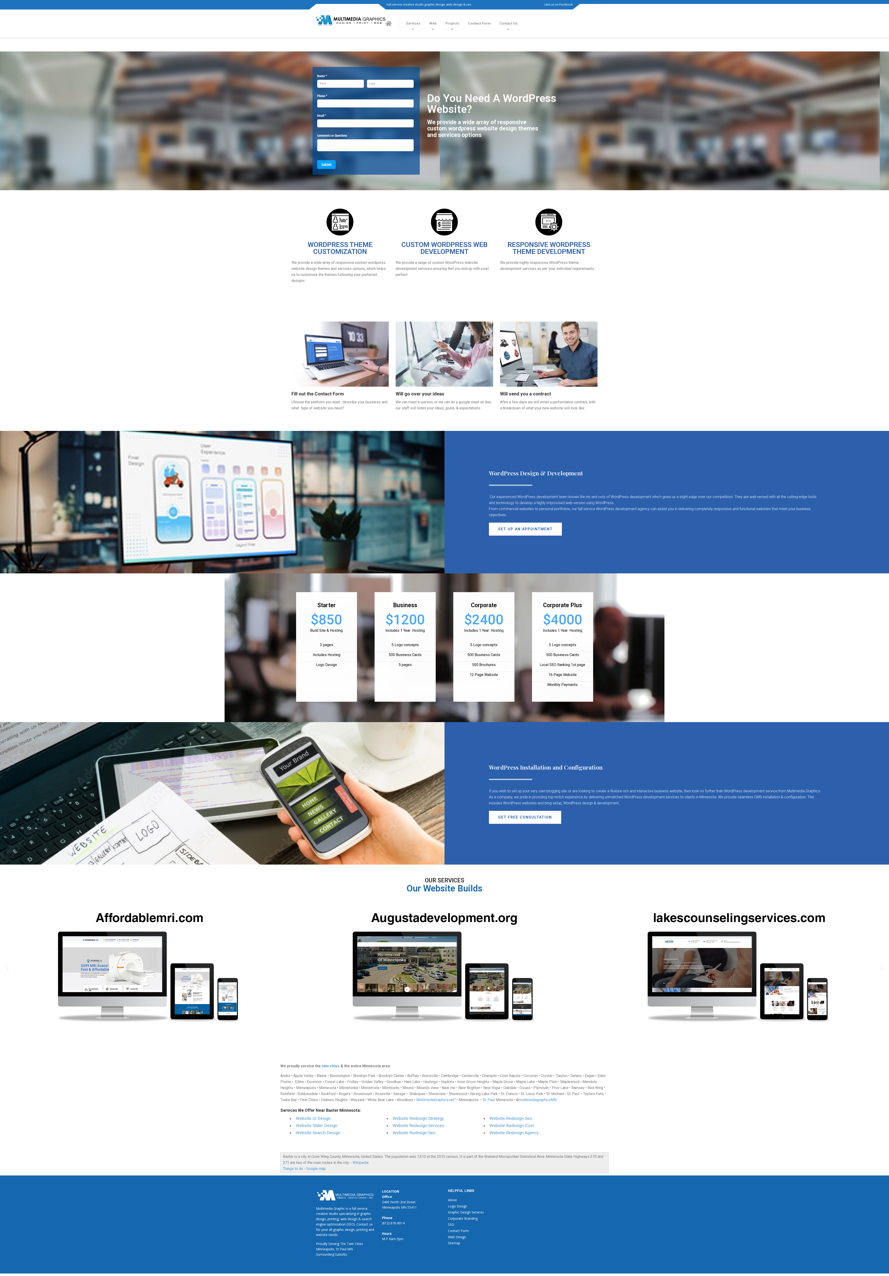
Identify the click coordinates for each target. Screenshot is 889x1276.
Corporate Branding (463, 1218)
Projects (452, 23)
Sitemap (454, 1243)
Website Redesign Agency (514, 1132)
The (343, 1243)
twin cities (331, 1066)
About (452, 1200)
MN (350, 1249)
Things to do (293, 1168)
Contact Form (479, 23)
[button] (525, 529)
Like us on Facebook (559, 4)
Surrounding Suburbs (331, 1254)
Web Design (457, 1237)
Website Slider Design (316, 1125)
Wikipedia (361, 1162)
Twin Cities (355, 1243)
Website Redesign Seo (414, 1132)
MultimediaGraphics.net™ (436, 1100)
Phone (327, 96)
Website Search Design (318, 1132)
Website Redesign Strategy (418, 1118)
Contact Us (508, 23)
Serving (333, 1243)
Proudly (321, 1243)
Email (327, 115)
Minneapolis (325, 1249)
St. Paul (489, 1100)
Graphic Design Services (466, 1212)
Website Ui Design (313, 1118)
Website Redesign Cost (511, 1125)
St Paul (341, 1249)
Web (433, 23)
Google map (316, 1168)
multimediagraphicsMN (538, 1100)
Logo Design (457, 1206)
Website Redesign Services (418, 1125)
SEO (451, 1224)
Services (413, 23)
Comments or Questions (332, 135)
